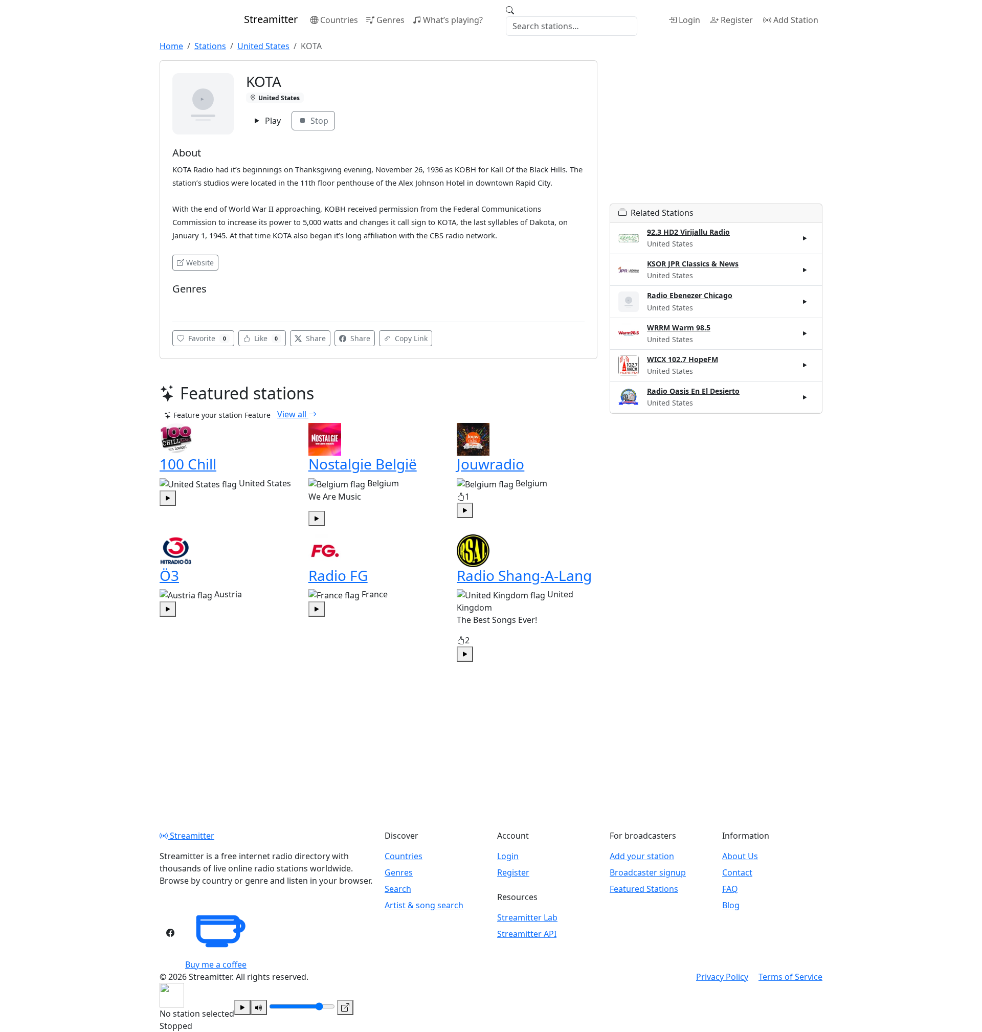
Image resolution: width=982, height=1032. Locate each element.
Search (398, 888)
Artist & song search (424, 905)
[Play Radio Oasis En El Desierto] (805, 397)
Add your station (642, 856)
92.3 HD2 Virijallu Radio (688, 232)
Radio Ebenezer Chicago (689, 295)
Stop (318, 120)
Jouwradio (490, 464)
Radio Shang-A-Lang (524, 575)
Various (187, 304)
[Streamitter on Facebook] (170, 933)
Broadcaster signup (648, 872)
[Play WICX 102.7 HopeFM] (805, 365)
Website (200, 262)
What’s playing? (453, 20)
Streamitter (191, 835)
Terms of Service (790, 976)
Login (689, 20)
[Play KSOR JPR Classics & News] (805, 270)
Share (315, 338)
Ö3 (169, 575)
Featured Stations (644, 888)
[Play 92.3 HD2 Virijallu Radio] (805, 238)
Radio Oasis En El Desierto (693, 391)
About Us (740, 856)
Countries (339, 20)
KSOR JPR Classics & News (693, 263)
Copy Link (410, 338)
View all (292, 414)
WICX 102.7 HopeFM (682, 359)
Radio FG (338, 575)
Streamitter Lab (527, 917)
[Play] (242, 1007)
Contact (737, 872)
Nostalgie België (362, 464)
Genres (390, 20)
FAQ (730, 888)
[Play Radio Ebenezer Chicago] (805, 301)
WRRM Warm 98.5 (678, 327)
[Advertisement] (716, 132)
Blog (731, 905)
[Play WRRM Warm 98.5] (805, 333)
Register (737, 20)
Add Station (795, 20)
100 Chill (188, 464)
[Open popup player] (345, 1007)
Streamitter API (526, 933)
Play (272, 120)
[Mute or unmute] (259, 1007)
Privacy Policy (722, 976)
